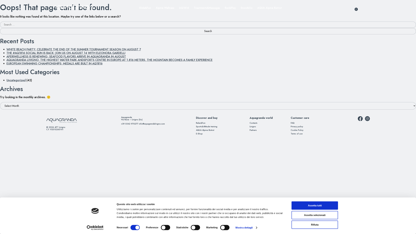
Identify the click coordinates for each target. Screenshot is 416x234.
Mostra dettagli (244, 227)
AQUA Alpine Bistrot (205, 130)
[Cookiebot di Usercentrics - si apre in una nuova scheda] (95, 227)
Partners (253, 130)
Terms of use (297, 133)
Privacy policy (297, 126)
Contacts (253, 123)
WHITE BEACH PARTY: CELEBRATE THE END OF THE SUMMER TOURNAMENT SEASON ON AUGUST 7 (73, 49)
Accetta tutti (315, 205)
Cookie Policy (297, 130)
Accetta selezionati (314, 215)
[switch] (162, 227)
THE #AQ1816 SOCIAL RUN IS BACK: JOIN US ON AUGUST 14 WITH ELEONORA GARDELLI (65, 53)
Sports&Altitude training (206, 126)
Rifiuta (314, 224)
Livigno (253, 126)
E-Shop (199, 133)
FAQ (292, 123)
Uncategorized (16, 80)
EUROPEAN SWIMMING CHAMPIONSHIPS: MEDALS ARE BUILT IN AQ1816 (54, 63)
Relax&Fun (200, 123)
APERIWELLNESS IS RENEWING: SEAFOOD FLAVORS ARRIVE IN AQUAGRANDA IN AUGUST (66, 56)
